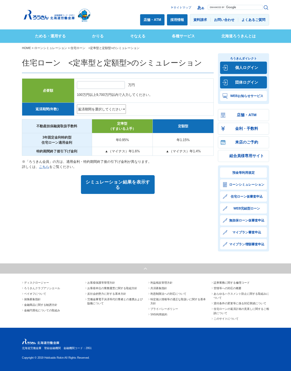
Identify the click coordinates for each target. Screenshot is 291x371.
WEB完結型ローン (246, 208)
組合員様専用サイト (246, 156)
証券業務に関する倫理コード (232, 282)
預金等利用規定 (243, 172)
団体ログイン (246, 82)
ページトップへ (145, 268)
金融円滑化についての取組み (42, 310)
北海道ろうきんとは (238, 36)
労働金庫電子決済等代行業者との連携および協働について (115, 301)
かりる (98, 36)
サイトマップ (182, 7)
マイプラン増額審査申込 (246, 244)
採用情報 (177, 20)
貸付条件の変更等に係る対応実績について (240, 303)
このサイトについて (226, 318)
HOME (26, 48)
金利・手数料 (246, 128)
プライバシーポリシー (164, 308)
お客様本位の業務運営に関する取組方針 (112, 288)
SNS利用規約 (158, 314)
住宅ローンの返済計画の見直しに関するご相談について (241, 311)
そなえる (138, 36)
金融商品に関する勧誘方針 (40, 304)
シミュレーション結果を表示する (118, 184)
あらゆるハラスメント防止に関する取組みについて (241, 296)
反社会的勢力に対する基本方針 (106, 293)
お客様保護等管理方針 (101, 282)
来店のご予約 (246, 142)
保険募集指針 (32, 299)
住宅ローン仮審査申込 (247, 196)
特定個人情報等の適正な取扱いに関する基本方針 (178, 301)
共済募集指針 (158, 288)
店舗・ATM (152, 20)
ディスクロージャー (36, 282)
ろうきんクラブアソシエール (42, 288)
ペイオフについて (35, 293)
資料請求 (200, 20)
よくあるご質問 (253, 20)
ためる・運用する (50, 36)
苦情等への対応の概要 (227, 288)
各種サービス (183, 36)
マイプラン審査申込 (246, 232)
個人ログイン (246, 67)
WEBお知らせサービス (246, 96)
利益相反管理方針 (161, 282)
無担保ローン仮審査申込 (246, 220)
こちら (44, 167)
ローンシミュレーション (50, 48)
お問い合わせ (224, 20)
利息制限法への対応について (168, 293)
